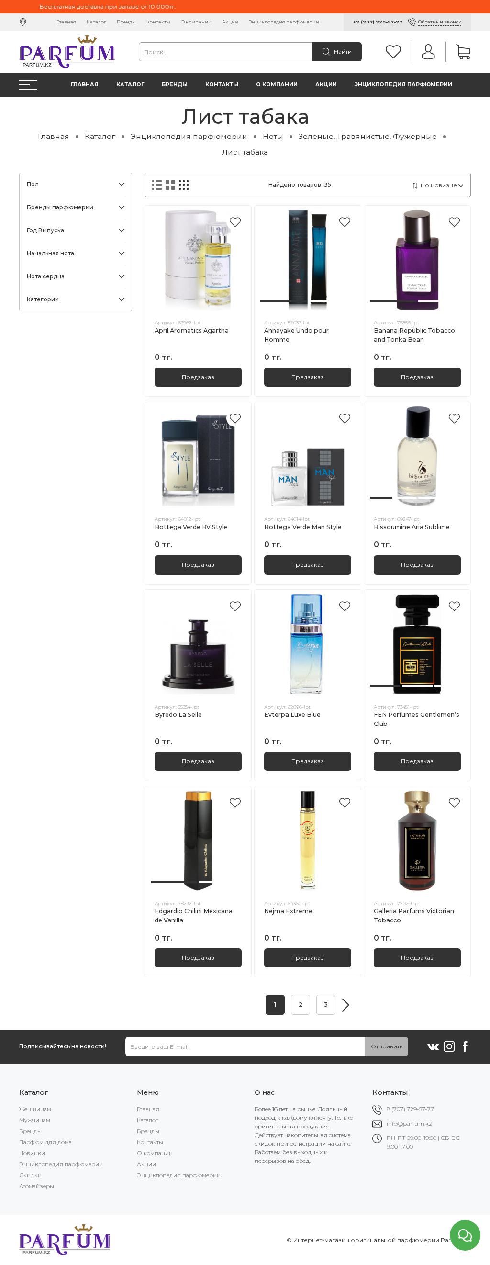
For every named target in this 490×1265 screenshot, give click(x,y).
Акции (230, 21)
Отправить (386, 1046)
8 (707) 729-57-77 (410, 1109)
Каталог (96, 21)
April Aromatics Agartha (192, 330)
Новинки (32, 1153)
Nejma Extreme (288, 911)
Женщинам (35, 1109)
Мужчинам (34, 1120)
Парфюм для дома (45, 1142)
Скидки (30, 1175)
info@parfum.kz (409, 1123)
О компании (196, 21)
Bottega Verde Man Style (303, 526)
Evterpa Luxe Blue (292, 714)
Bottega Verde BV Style (191, 526)
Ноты (273, 136)
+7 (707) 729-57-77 (377, 21)
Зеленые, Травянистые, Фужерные (368, 136)
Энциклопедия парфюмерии (284, 21)
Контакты (158, 21)
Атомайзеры (36, 1186)
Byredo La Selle (178, 714)
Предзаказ (198, 376)
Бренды (126, 21)
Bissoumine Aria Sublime (412, 526)
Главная (66, 21)
